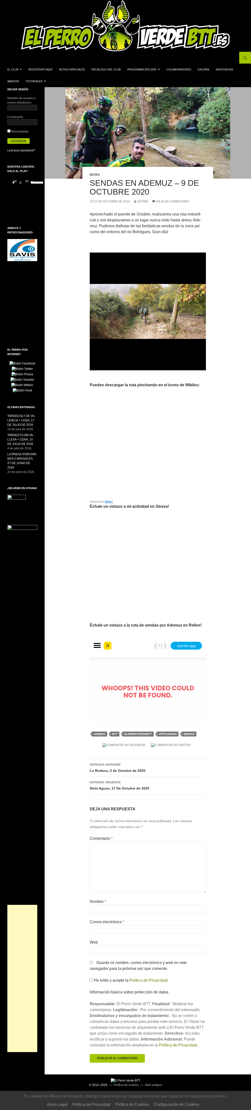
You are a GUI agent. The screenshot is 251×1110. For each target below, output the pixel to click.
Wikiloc (109, 501)
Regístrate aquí (40, 69)
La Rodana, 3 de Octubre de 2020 (117, 768)
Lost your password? (21, 150)
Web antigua (153, 1085)
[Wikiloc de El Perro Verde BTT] (22, 385)
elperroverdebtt (138, 734)
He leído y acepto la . (130, 980)
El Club (12, 69)
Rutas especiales (72, 69)
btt (115, 734)
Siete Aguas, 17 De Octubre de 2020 (119, 785)
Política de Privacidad (148, 980)
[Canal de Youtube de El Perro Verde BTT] (22, 379)
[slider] (33, 182)
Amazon (13, 81)
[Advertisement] (22, 978)
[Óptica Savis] (22, 250)
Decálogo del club (106, 69)
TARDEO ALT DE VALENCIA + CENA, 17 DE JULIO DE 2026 (21, 420)
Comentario (101, 838)
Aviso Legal (57, 1104)
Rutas (95, 174)
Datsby (143, 201)
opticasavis (168, 734)
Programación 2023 (141, 69)
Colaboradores (178, 69)
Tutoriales (33, 81)
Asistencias (224, 69)
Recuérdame (20, 131)
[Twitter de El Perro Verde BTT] (22, 368)
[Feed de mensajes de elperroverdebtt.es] (22, 390)
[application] (22, 182)
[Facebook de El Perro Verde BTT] (22, 363)
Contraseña (15, 117)
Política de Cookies (132, 1104)
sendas (189, 734)
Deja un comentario (172, 201)
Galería (203, 69)
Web (94, 942)
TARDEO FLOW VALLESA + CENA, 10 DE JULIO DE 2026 (20, 439)
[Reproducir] (13, 182)
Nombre (98, 901)
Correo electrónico (107, 922)
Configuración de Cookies (176, 1104)
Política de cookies (126, 1085)
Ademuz (99, 734)
